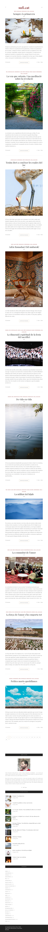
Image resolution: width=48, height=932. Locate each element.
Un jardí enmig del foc (18, 843)
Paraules (27, 71)
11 (34, 737)
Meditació (7, 893)
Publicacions (8, 904)
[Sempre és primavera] (24, 30)
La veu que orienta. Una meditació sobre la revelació (24, 77)
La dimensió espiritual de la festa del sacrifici (24, 335)
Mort (15, 11)
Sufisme (31, 489)
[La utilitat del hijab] (24, 509)
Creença (9, 396)
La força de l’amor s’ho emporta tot (24, 614)
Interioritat (17, 71)
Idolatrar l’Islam (17, 836)
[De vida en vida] (24, 431)
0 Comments (7, 62)
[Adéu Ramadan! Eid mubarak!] (24, 279)
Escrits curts (8, 882)
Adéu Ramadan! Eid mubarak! (24, 246)
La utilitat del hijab (24, 494)
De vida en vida (24, 399)
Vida (28, 11)
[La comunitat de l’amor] (24, 570)
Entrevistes (8, 880)
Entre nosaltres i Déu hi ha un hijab (22, 850)
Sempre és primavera (24, 13)
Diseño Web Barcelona (12, 928)
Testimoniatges (8, 917)
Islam (21, 71)
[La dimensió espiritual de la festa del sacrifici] (24, 353)
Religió (34, 71)
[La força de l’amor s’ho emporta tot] (24, 634)
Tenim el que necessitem (19, 857)
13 (39, 737)
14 (6, 739)
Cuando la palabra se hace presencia (22, 802)
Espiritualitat (11, 71)
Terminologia (39, 71)
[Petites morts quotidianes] (24, 697)
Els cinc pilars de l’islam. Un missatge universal (25, 830)
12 (37, 737)
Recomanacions (8, 908)
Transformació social (28, 549)
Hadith (9, 489)
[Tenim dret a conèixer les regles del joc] (24, 192)
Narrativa (7, 897)
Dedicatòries (8, 876)
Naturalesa (18, 11)
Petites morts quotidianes (24, 681)
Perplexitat (24, 11)
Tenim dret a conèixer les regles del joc (24, 163)
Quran (31, 71)
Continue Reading (24, 62)
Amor (12, 244)
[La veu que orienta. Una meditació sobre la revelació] (24, 106)
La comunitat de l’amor (24, 552)
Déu (7, 71)
